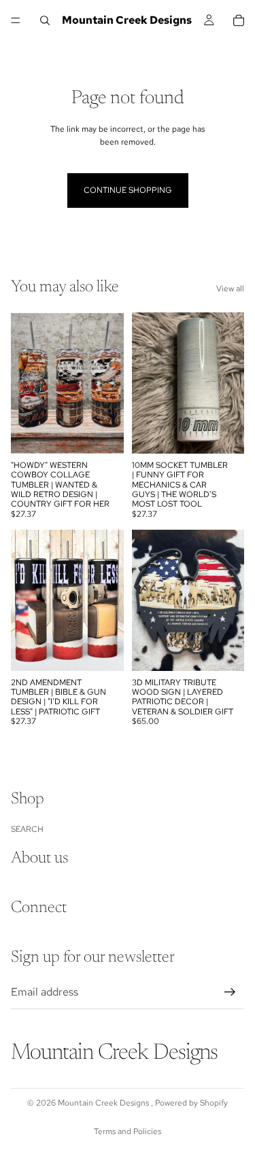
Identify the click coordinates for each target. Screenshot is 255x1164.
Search (27, 828)
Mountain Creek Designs (104, 1102)
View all (230, 288)
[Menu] (15, 20)
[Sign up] (230, 991)
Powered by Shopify (191, 1102)
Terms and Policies (127, 1131)
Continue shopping (128, 190)
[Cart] (239, 20)
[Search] (45, 20)
